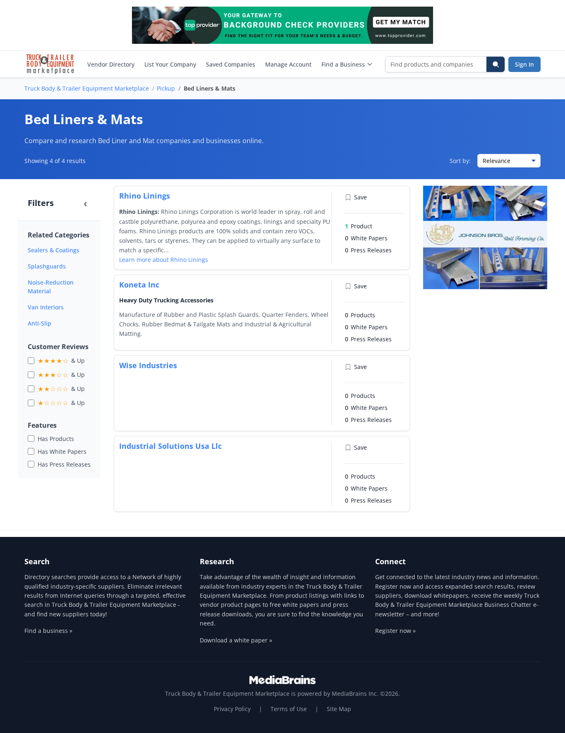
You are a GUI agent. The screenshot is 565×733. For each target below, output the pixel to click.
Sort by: (460, 161)
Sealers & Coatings (53, 250)
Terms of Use (289, 709)
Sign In (524, 64)
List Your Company (170, 64)
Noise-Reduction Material (51, 286)
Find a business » (48, 631)
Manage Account (288, 64)
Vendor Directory (110, 64)
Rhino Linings (144, 196)
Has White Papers (62, 451)
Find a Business (343, 64)
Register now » (395, 631)
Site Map (339, 709)
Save (360, 197)
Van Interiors (46, 307)
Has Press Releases (64, 464)
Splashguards (47, 266)
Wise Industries (148, 365)
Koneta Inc (139, 285)
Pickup (166, 88)
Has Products (56, 439)
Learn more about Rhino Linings (163, 259)
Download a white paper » (236, 640)
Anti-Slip (39, 323)
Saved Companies (230, 64)
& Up (61, 360)
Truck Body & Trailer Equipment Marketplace (86, 88)
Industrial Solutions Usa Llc (170, 446)
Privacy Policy (232, 709)
